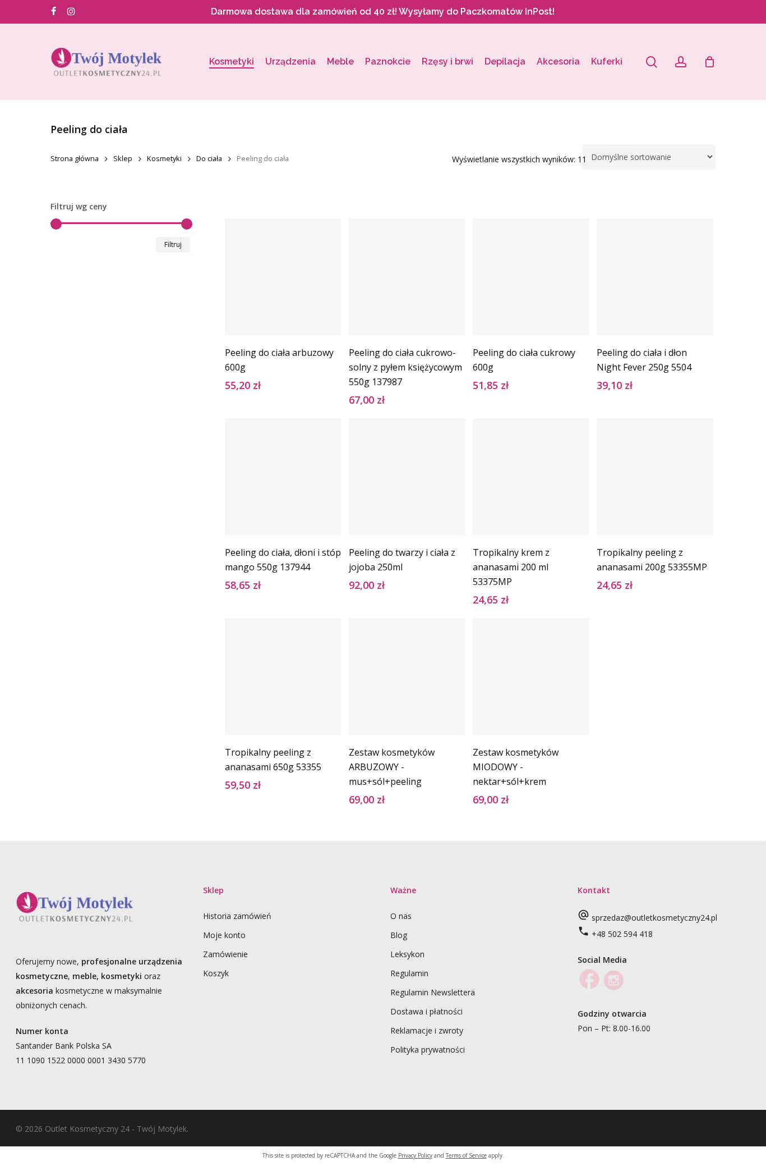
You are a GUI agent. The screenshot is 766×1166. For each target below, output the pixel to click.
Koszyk (216, 973)
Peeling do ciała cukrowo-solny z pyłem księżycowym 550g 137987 (405, 367)
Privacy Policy (415, 1155)
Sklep (122, 158)
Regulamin (409, 973)
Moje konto (224, 935)
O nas (401, 916)
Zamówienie (225, 954)
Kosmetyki (164, 158)
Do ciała (209, 158)
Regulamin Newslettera (432, 992)
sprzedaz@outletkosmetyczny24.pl (654, 917)
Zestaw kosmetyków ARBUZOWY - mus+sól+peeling (392, 767)
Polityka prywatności (427, 1049)
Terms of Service (466, 1155)
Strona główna (74, 158)
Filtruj (173, 244)
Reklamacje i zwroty (426, 1030)
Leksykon (407, 954)
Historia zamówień (237, 916)
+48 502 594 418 (622, 934)
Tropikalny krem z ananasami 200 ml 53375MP (511, 567)
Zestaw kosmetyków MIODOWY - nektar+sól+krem (516, 767)
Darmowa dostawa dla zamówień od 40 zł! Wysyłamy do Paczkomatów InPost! (383, 11)
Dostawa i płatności (426, 1011)
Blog (398, 935)
